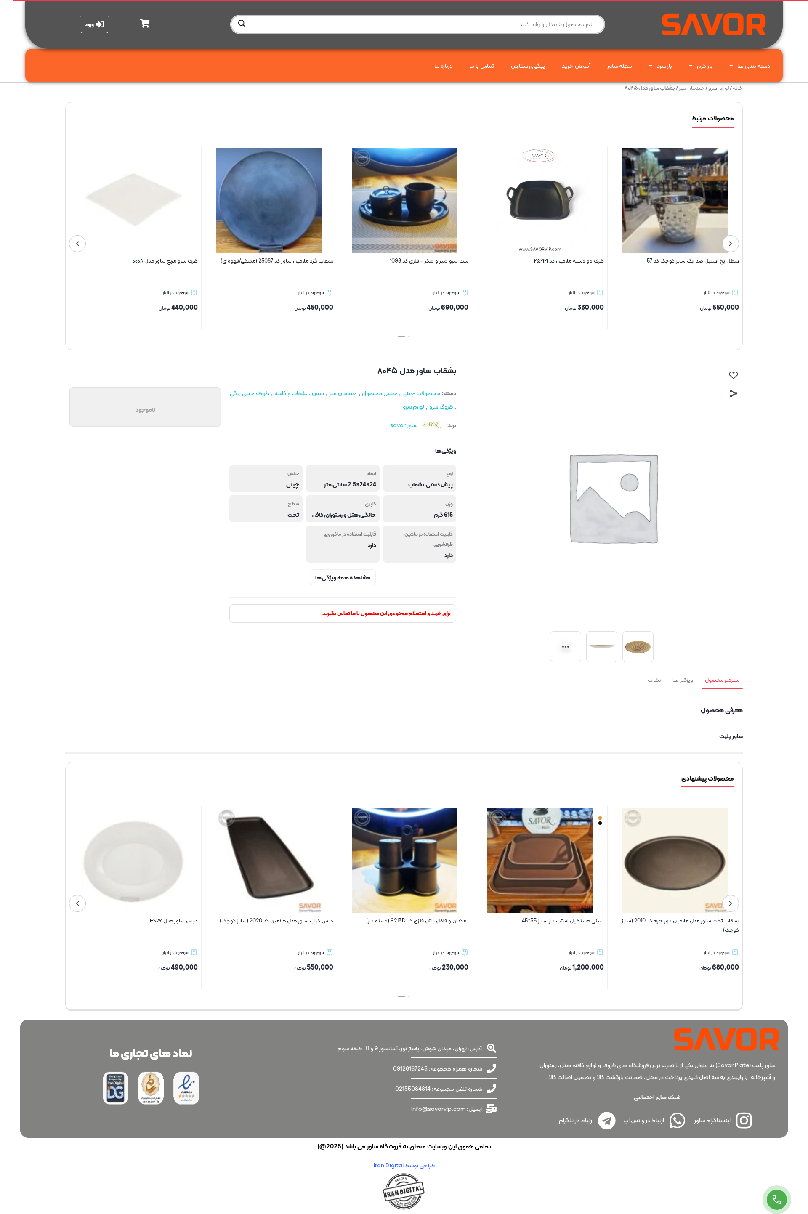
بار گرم (704, 66)
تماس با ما (481, 66)
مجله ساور (619, 66)
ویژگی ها (682, 680)
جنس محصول (379, 393)
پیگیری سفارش (528, 66)
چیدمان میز (691, 88)
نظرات (654, 680)
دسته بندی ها (753, 66)
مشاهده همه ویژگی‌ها (342, 577)
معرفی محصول (722, 680)
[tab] (722, 680)
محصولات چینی (421, 393)
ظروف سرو (441, 406)
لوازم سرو (718, 88)
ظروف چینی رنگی (249, 393)
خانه (738, 88)
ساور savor (403, 425)
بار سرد (664, 66)
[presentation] (730, 243)
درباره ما (443, 66)
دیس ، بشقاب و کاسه (299, 393)
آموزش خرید (576, 66)
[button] (406, 336)
